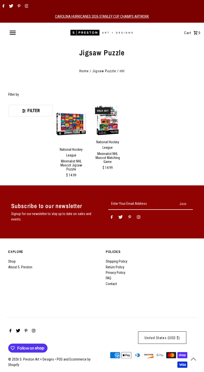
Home (84, 71)
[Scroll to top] (193, 359)
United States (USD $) (162, 338)
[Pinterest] (18, 6)
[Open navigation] (23, 32)
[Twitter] (10, 6)
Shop (12, 261)
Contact (111, 284)
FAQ (108, 278)
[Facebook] (2, 6)
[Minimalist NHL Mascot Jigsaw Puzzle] (71, 124)
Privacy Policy (115, 273)
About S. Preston (20, 267)
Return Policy (115, 267)
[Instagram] (26, 6)
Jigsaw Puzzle (104, 71)
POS (60, 359)
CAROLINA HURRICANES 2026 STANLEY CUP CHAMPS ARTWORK (102, 16)
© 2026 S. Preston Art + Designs (31, 359)
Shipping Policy (116, 261)
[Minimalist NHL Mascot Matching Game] (108, 120)
